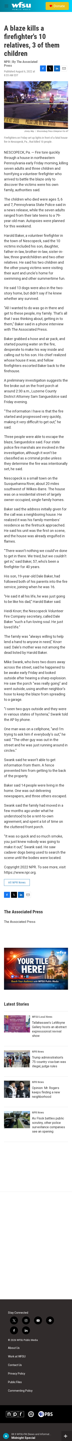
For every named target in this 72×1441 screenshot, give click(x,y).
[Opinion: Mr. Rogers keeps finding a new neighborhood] (17, 1089)
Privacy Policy (16, 1373)
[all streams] (66, 1436)
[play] (6, 1436)
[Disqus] (36, 1245)
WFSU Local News (42, 1016)
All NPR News (17, 882)
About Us (14, 1347)
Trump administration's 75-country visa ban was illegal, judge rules (49, 1062)
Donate (59, 6)
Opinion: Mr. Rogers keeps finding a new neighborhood (46, 1092)
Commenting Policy (20, 1390)
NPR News (38, 1051)
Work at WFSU (17, 1356)
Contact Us (15, 1365)
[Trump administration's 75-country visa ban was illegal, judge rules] (17, 1058)
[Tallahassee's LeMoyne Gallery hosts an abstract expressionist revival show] (17, 1023)
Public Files (15, 1382)
